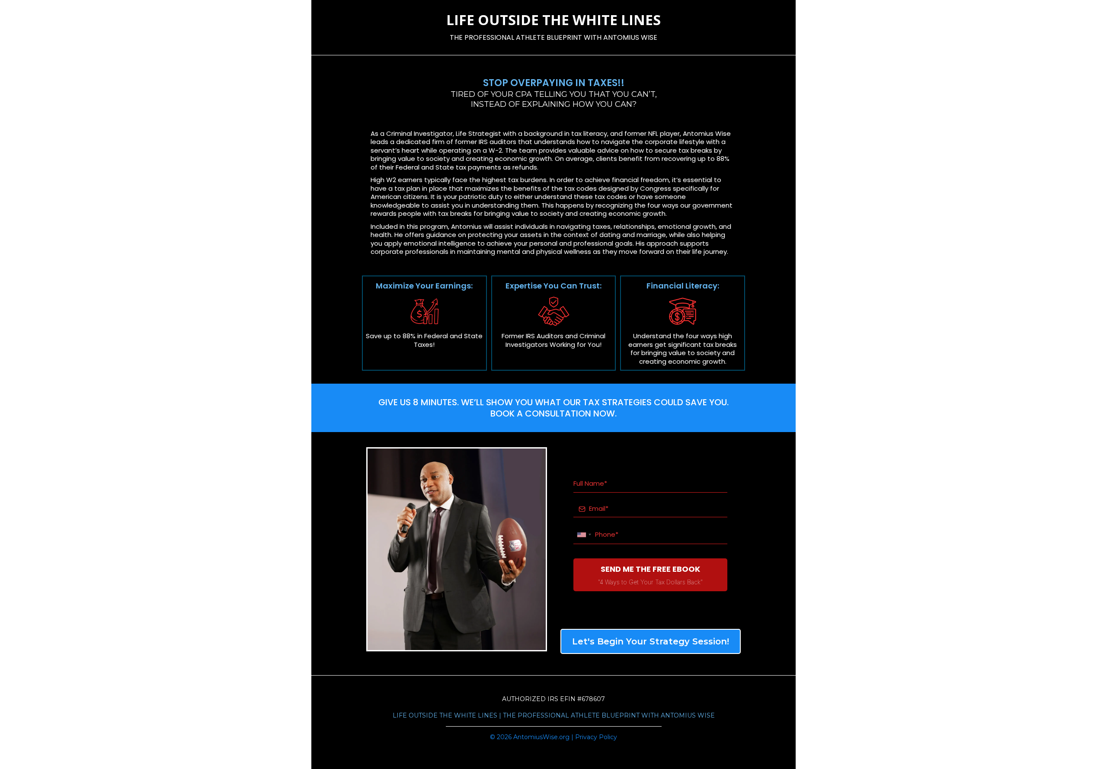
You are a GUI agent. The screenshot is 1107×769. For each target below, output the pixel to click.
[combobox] (584, 534)
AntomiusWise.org (541, 737)
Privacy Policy (596, 737)
